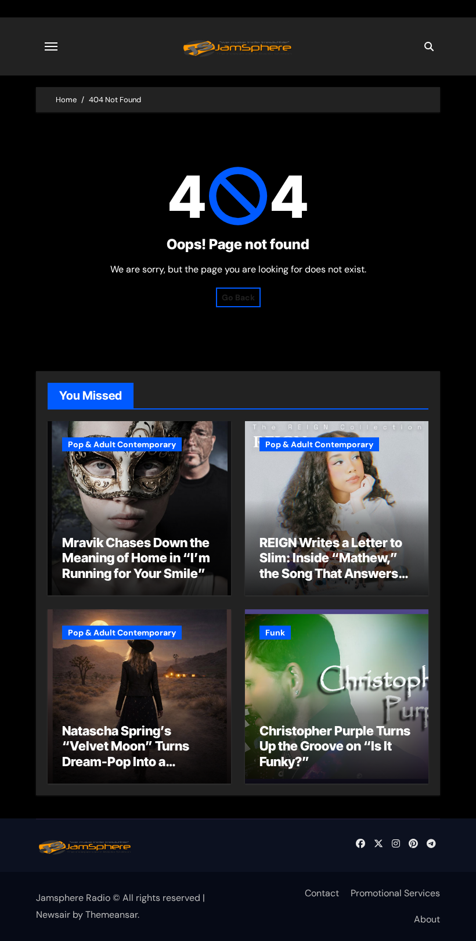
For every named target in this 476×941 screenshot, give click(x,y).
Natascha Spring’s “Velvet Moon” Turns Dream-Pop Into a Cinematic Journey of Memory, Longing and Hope (126, 769)
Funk (275, 632)
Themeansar (111, 914)
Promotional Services (395, 893)
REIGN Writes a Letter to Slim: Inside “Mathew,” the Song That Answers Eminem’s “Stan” (330, 565)
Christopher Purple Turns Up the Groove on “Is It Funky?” (334, 746)
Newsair (53, 914)
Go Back (238, 297)
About (427, 919)
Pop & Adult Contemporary (122, 444)
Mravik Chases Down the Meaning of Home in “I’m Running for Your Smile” (136, 558)
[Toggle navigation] (51, 46)
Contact (322, 893)
